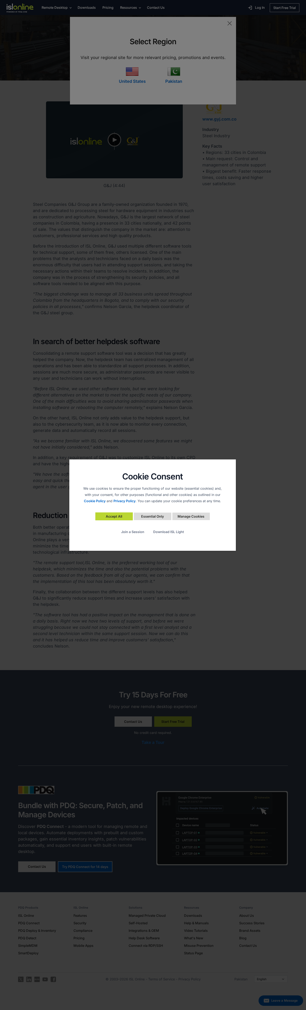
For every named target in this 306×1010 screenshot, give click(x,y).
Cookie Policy (95, 501)
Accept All (114, 516)
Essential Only (152, 516)
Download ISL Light (168, 532)
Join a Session (132, 532)
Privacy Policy (124, 501)
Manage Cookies (191, 516)
